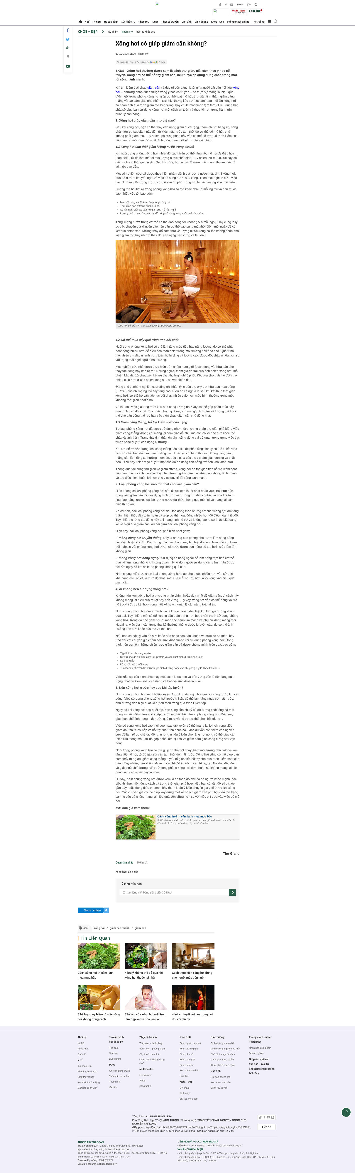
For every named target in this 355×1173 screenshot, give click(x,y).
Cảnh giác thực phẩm (222, 1059)
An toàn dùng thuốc (119, 1070)
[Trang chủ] (81, 22)
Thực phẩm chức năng (223, 1065)
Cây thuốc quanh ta (149, 1054)
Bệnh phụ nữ (186, 1054)
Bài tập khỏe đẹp (145, 31)
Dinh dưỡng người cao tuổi (225, 1048)
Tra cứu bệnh (111, 21)
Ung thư (184, 1076)
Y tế (87, 21)
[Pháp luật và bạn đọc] (238, 12)
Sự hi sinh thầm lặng (89, 1082)
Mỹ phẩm (113, 31)
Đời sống (254, 1073)
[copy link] (68, 47)
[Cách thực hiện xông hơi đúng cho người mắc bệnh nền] (193, 956)
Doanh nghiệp (256, 1053)
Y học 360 (144, 21)
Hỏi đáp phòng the (220, 1077)
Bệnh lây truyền (219, 1087)
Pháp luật (83, 1048)
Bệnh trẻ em (186, 1065)
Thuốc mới (115, 1081)
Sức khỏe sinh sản (221, 1082)
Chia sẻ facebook (92, 910)
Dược (155, 21)
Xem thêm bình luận (127, 871)
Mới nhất (142, 862)
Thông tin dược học (119, 1076)
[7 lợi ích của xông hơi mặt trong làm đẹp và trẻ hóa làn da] (146, 997)
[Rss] (272, 1118)
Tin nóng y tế (85, 1066)
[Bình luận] (68, 67)
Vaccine (113, 1087)
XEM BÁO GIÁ (210, 1141)
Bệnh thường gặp (189, 1048)
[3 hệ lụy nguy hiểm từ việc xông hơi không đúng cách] (99, 997)
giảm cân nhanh (120, 928)
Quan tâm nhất (124, 862)
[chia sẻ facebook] (68, 30)
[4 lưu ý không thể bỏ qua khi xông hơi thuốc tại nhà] (146, 956)
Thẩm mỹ (127, 31)
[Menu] (269, 21)
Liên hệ (266, 1127)
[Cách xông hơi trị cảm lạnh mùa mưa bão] (99, 956)
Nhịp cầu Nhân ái (258, 1059)
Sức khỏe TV (128, 21)
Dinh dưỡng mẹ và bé (222, 1043)
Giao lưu (113, 1053)
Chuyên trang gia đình (262, 1068)
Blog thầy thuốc (86, 1077)
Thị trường (258, 21)
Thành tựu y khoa (87, 1071)
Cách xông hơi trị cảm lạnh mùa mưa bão (184, 816)
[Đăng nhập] (256, 4)
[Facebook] (225, 5)
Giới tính (187, 21)
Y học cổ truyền (170, 21)
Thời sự (96, 21)
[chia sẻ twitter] (68, 39)
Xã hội (81, 1043)
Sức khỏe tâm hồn (189, 1070)
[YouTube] (232, 5)
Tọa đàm (114, 1047)
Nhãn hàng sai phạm (260, 1047)
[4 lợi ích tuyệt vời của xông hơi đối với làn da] (193, 997)
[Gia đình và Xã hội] (221, 12)
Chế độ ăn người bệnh (223, 1054)
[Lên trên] (346, 1112)
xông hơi (99, 928)
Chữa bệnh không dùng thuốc (152, 1061)
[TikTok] (220, 4)
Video (142, 1080)
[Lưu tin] (68, 57)
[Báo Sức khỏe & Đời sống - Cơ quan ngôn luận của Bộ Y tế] (177, 9)
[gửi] (232, 892)
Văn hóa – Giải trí (259, 1064)
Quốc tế (82, 1054)
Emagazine (145, 1075)
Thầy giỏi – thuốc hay (150, 1043)
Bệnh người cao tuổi (190, 1043)
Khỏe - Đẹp (217, 21)
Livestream (115, 1058)
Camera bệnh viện (87, 1087)
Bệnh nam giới (187, 1059)
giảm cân (153, 87)
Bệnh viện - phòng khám (152, 1048)
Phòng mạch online (238, 21)
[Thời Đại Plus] (256, 11)
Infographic (145, 1086)
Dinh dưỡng (201, 21)
